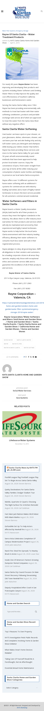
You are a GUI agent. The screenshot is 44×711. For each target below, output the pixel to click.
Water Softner (29, 347)
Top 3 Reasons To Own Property (18, 631)
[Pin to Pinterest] (33, 357)
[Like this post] (26, 357)
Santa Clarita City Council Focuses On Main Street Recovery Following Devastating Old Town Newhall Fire (21, 575)
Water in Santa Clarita (12, 347)
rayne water (8, 340)
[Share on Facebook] (28, 357)
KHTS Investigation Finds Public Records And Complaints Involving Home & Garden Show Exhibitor (22, 640)
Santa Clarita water (24, 340)
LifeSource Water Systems (22, 440)
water (6, 344)
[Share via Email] (36, 357)
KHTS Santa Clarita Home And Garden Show (22, 376)
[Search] (41, 11)
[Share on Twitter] (31, 357)
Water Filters (17, 344)
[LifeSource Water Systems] (22, 424)
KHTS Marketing (22, 708)
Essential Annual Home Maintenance (19, 668)
